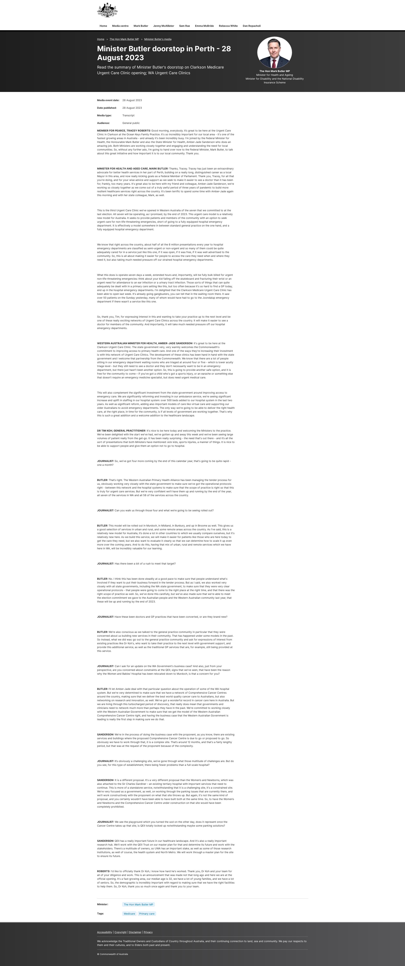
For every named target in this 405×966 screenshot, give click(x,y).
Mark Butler (141, 25)
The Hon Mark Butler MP (124, 39)
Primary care (146, 913)
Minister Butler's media (157, 39)
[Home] (107, 10)
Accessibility (104, 932)
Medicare (129, 913)
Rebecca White (228, 25)
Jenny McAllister (163, 25)
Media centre (120, 25)
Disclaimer (135, 932)
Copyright (121, 932)
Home (103, 25)
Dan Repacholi (252, 25)
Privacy (148, 932)
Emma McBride (204, 25)
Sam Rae (184, 25)
